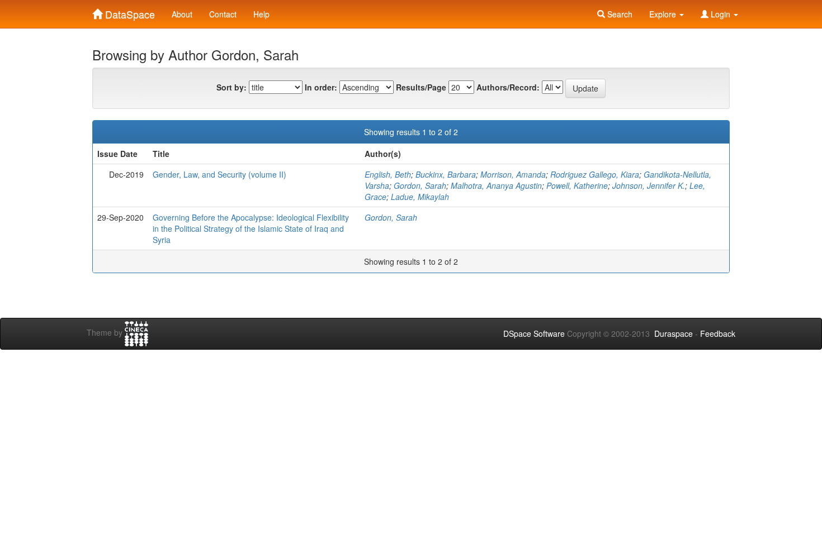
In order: (321, 87)
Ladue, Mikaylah (420, 196)
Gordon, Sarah (420, 185)
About (182, 14)
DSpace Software (534, 333)
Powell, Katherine (577, 185)
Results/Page (421, 87)
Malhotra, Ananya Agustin (496, 185)
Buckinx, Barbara (445, 174)
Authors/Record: (508, 87)
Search (618, 14)
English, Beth (388, 174)
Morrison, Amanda (513, 174)
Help (261, 14)
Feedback (717, 333)
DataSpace (128, 12)
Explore (663, 14)
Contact (223, 14)
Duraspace (673, 333)
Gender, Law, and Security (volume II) (219, 174)
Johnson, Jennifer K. (648, 185)
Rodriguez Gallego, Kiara (594, 174)
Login (720, 14)
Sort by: (231, 87)
